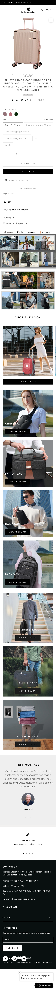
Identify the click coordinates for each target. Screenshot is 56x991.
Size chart (48, 119)
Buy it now (28, 171)
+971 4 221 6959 (16, 881)
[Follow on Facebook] (5, 958)
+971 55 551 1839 (16, 886)
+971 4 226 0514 (31, 881)
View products (28, 382)
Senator (28, 76)
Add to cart (28, 163)
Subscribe (12, 948)
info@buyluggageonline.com (21, 899)
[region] (28, 841)
